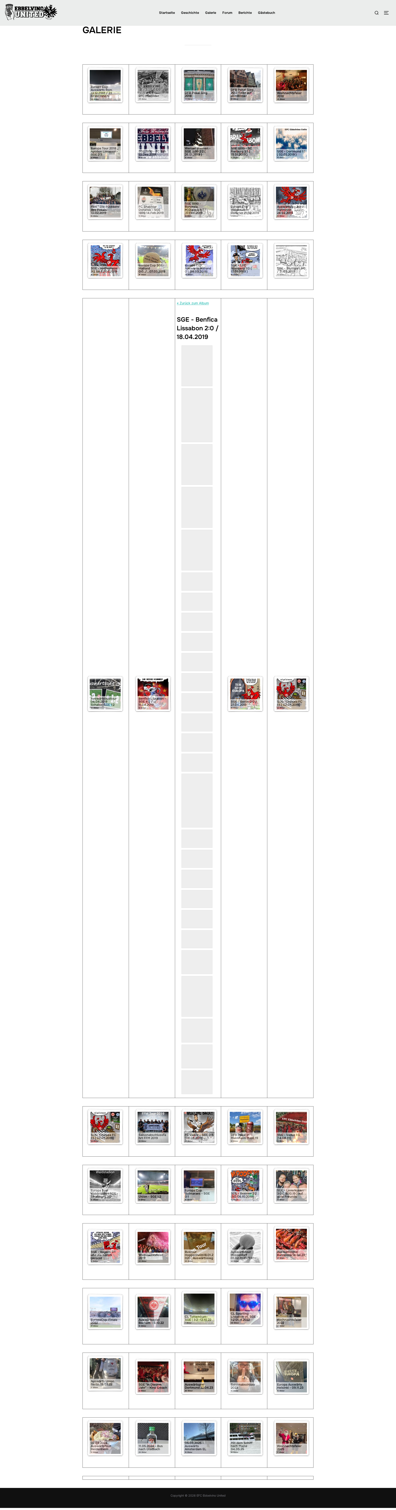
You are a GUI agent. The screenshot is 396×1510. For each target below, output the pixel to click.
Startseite (167, 13)
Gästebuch (266, 13)
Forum (227, 13)
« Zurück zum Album (193, 303)
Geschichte (190, 13)
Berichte (245, 13)
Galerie (210, 13)
